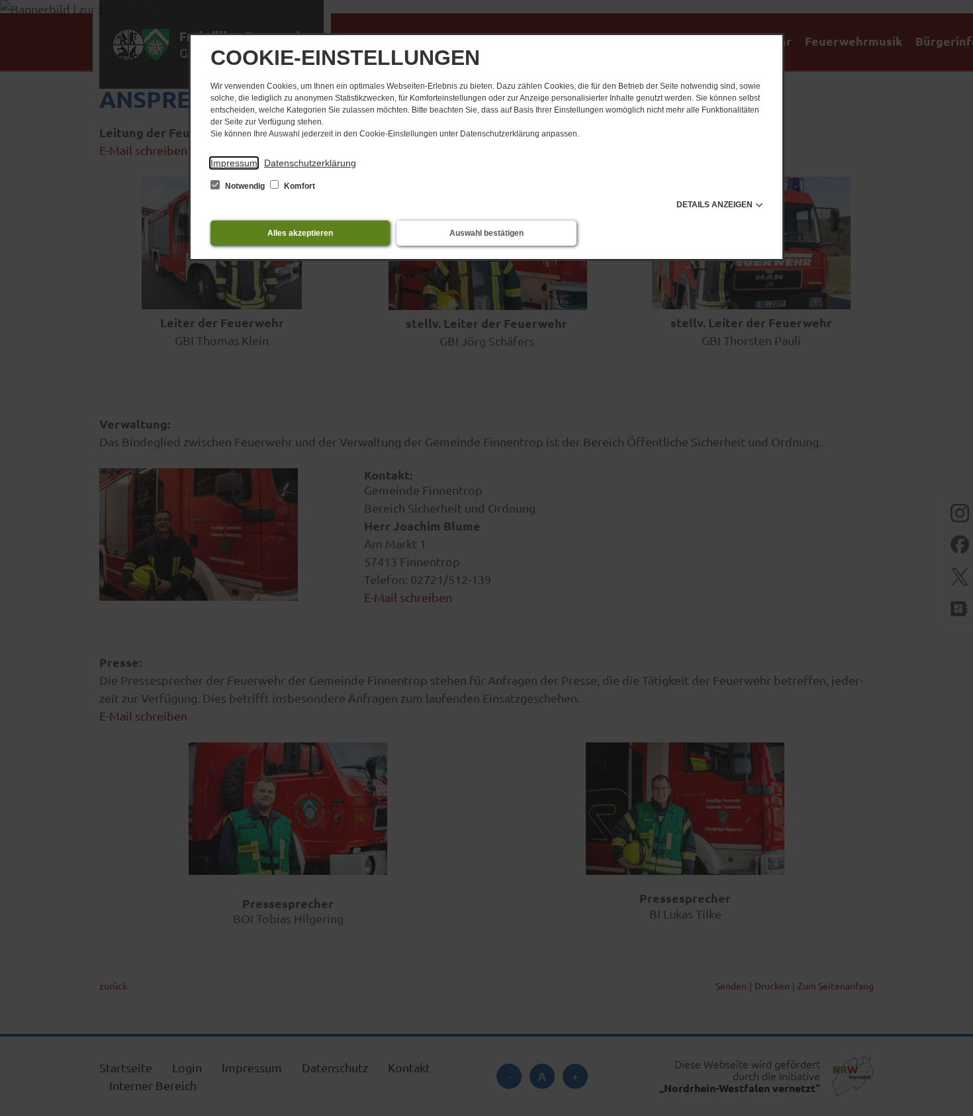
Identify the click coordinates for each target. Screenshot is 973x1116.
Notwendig (245, 186)
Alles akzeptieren (300, 233)
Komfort (298, 186)
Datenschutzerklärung (310, 163)
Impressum (233, 163)
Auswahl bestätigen (486, 233)
